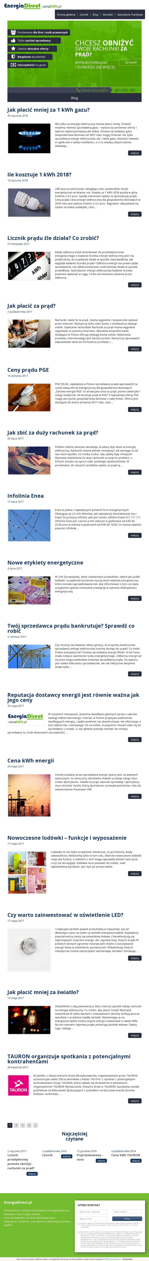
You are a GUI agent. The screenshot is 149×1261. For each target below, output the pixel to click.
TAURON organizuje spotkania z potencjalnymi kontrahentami (69, 1059)
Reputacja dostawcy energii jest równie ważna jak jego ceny (73, 697)
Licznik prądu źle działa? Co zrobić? (53, 238)
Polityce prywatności (112, 1259)
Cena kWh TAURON (125, 1155)
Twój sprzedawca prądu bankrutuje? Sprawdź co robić (71, 628)
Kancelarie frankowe (130, 14)
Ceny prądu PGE (28, 369)
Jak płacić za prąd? (31, 305)
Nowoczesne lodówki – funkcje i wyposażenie (67, 837)
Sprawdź (131, 62)
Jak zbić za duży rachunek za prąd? (52, 432)
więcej (135, 153)
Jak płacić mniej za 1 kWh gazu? (48, 109)
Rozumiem (127, 1259)
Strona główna (66, 14)
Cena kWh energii (30, 760)
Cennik (84, 14)
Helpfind (8, 1225)
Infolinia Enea (25, 495)
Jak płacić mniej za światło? (43, 992)
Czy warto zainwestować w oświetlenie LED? (65, 914)
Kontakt (108, 14)
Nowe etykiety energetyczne (45, 562)
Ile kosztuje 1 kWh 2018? (39, 174)
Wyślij (127, 1219)
